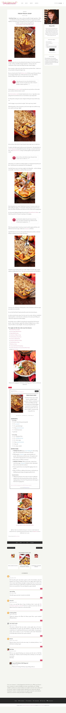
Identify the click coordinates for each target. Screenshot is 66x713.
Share (21, 542)
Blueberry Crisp (13, 344)
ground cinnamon (16, 150)
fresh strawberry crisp (14, 94)
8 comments (32, 542)
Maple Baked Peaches (14, 333)
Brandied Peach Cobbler (33, 212)
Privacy (54, 52)
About (26, 3)
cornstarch (17, 424)
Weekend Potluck (17, 536)
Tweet (17, 542)
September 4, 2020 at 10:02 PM (13, 640)
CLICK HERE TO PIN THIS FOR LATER (25, 24)
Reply (41, 588)
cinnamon (27, 228)
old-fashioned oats (19, 438)
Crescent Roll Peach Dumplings (16, 345)
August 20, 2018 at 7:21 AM (13, 602)
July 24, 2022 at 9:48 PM (15, 664)
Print (36, 391)
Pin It (27, 542)
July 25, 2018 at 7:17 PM (13, 577)
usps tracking (12, 591)
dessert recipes (15, 349)
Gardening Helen (13, 612)
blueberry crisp (24, 73)
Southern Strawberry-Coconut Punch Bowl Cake (20, 347)
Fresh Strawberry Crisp (14, 342)
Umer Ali (11, 600)
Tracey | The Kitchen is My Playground (18, 391)
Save (10, 60)
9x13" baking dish (12, 149)
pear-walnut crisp (17, 89)
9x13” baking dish (28, 450)
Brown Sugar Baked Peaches (15, 331)
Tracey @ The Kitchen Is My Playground (20, 663)
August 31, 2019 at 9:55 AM (13, 614)
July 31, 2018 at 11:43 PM (13, 593)
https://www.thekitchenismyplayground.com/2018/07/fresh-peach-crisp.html (21, 485)
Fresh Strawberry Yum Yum (15, 336)
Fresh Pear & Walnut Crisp (15, 335)
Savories (36, 3)
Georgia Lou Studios (41, 705)
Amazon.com (35, 531)
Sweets (31, 3)
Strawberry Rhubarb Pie (15, 338)
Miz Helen (12, 649)
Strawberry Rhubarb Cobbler (16, 340)
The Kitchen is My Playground (26, 705)
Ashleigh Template (32, 705)
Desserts (25, 11)
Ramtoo (11, 638)
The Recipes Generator (26, 487)
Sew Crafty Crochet (13, 623)
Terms (51, 52)
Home (22, 3)
